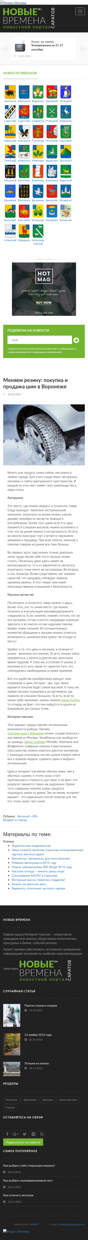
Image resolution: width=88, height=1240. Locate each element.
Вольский (10, 220)
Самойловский (38, 120)
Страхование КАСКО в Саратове (34, 875)
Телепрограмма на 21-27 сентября (47, 47)
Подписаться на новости (23, 1142)
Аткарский (10, 240)
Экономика (30, 1100)
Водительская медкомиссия (31, 845)
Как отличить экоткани (18, 1195)
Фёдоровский (38, 101)
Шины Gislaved (34, 742)
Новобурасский (38, 160)
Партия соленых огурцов (41, 1005)
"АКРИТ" (34, 1224)
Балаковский (52, 220)
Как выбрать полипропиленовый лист (28, 1180)
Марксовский (52, 160)
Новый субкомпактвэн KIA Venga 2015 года (42, 867)
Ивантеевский (66, 180)
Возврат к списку (15, 820)
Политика (11, 1100)
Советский (10, 120)
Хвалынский (24, 101)
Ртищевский (52, 120)
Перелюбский (66, 140)
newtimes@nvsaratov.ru (71, 1224)
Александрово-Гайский (38, 241)
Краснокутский (24, 180)
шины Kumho (70, 700)
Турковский (52, 101)
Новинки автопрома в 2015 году (34, 862)
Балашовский (38, 220)
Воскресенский (66, 200)
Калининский (52, 180)
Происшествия (68, 1100)
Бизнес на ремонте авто (29, 884)
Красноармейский (38, 180)
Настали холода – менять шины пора (38, 871)
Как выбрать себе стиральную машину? (29, 1165)
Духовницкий (38, 200)
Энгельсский (10, 101)
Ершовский (10, 200)
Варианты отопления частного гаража (38, 888)
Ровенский (10, 140)
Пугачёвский (24, 140)
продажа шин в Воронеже (25, 733)
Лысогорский (66, 160)
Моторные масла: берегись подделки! (38, 879)
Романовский (66, 120)
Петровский (52, 140)
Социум (10, 1107)
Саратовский (24, 120)
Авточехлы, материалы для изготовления (41, 858)
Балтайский (24, 220)
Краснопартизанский (10, 180)
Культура (48, 1100)
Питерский (38, 140)
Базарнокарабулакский (66, 220)
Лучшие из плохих (37, 1063)
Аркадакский (24, 240)
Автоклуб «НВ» (27, 816)
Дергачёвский (52, 200)
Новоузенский (24, 160)
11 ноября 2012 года (38, 1035)
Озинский (10, 160)
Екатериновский (24, 200)
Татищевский (66, 101)
